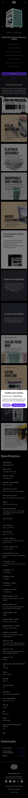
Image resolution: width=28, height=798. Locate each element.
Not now (6, 405)
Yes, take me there (18, 405)
